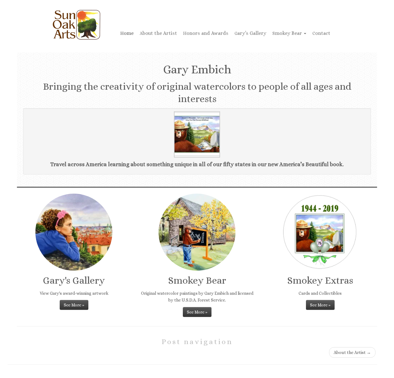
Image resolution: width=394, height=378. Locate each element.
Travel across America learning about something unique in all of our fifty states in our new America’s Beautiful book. (197, 164)
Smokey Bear (287, 33)
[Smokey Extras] (320, 232)
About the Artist (158, 33)
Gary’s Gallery (250, 33)
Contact (321, 33)
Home (127, 33)
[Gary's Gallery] (73, 232)
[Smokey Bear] (197, 232)
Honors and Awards (205, 33)
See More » (74, 304)
